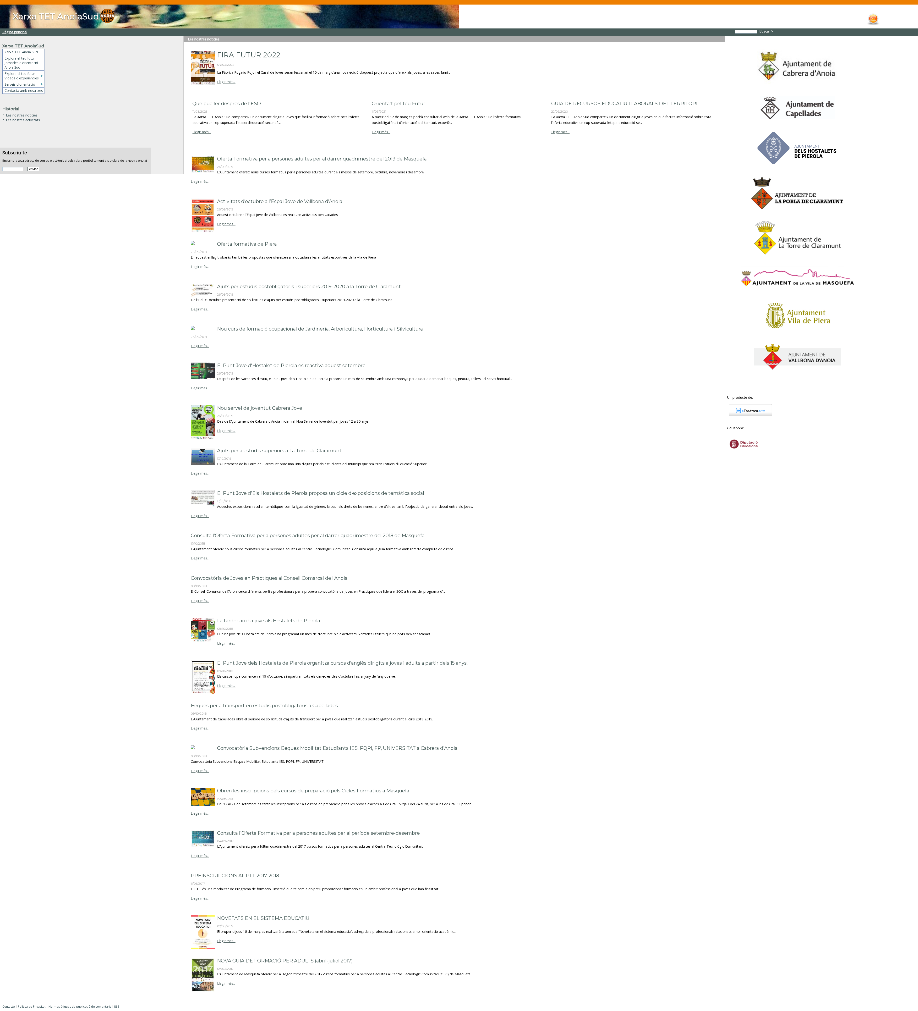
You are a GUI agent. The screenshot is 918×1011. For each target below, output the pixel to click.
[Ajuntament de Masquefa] (797, 289)
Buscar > (766, 31)
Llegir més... (226, 81)
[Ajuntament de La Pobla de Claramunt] (797, 212)
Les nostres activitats (23, 119)
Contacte (8, 1007)
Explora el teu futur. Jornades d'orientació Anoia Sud (21, 63)
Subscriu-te (14, 152)
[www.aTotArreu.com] (748, 415)
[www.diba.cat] (743, 452)
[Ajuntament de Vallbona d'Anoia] (797, 372)
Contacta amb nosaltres (24, 90)
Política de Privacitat (31, 1007)
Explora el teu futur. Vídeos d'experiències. (22, 75)
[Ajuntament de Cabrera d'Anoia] (797, 86)
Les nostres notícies (22, 114)
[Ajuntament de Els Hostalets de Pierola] (797, 168)
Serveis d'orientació (20, 84)
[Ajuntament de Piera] (797, 334)
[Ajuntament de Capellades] (797, 121)
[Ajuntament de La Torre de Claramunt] (797, 256)
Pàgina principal (14, 32)
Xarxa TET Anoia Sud (21, 52)
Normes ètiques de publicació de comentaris (80, 1007)
